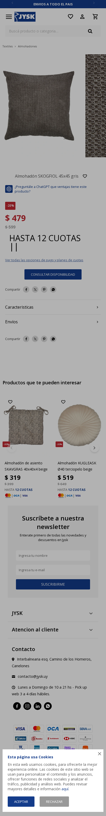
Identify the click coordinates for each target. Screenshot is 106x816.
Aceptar (21, 801)
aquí (64, 788)
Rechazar (54, 801)
